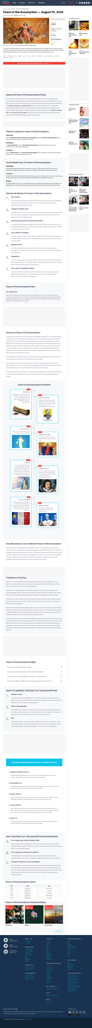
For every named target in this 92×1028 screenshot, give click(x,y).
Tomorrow (48, 967)
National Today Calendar (52, 989)
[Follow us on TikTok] (89, 3)
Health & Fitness (71, 946)
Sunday (48, 972)
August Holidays (11, 8)
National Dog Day (71, 990)
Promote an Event (30, 967)
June (47, 949)
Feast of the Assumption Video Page (26, 45)
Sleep (68, 953)
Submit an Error (29, 969)
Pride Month (70, 984)
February (48, 943)
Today (14, 2)
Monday (48, 974)
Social (15, 56)
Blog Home (49, 1002)
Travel (68, 956)
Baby (68, 941)
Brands (20, 56)
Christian (59, 28)
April (47, 946)
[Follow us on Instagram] (84, 3)
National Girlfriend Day (73, 975)
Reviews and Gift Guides (52, 995)
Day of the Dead (71, 977)
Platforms (9, 56)
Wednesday (49, 977)
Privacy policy (28, 1019)
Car (68, 943)
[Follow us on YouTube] (80, 3)
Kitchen (69, 949)
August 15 (27, 888)
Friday (47, 980)
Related (11, 57)
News (26, 957)
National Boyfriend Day (73, 979)
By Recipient (70, 969)
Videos (27, 961)
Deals (4, 56)
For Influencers (29, 954)
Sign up (71, 3)
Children (69, 944)
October (48, 956)
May (47, 948)
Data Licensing (29, 979)
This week (48, 971)
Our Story (27, 943)
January (48, 941)
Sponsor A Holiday (29, 977)
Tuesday (48, 975)
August (48, 953)
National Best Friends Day (73, 985)
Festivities (54, 30)
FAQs (44, 56)
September (49, 954)
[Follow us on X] (87, 3)
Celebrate (56, 56)
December (49, 959)
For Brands (28, 953)
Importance (50, 56)
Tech (68, 954)
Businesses (39, 56)
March (47, 944)
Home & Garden (71, 948)
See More (57, 931)
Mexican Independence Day (74, 982)
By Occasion (70, 966)
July (47, 951)
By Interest (70, 964)
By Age (69, 962)
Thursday (48, 979)
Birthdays (31, 2)
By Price (69, 967)
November (49, 957)
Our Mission (28, 941)
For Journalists (28, 951)
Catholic (53, 28)
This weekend (49, 969)
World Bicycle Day (71, 989)
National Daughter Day (73, 987)
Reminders (41, 2)
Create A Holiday (29, 975)
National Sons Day (72, 980)
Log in (63, 3)
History (28, 56)
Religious (16, 15)
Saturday (48, 982)
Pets (68, 951)
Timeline (34, 56)
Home (4, 8)
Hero (24, 56)
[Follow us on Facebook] (82, 3)
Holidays (22, 2)
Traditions (5, 57)
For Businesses (29, 949)
